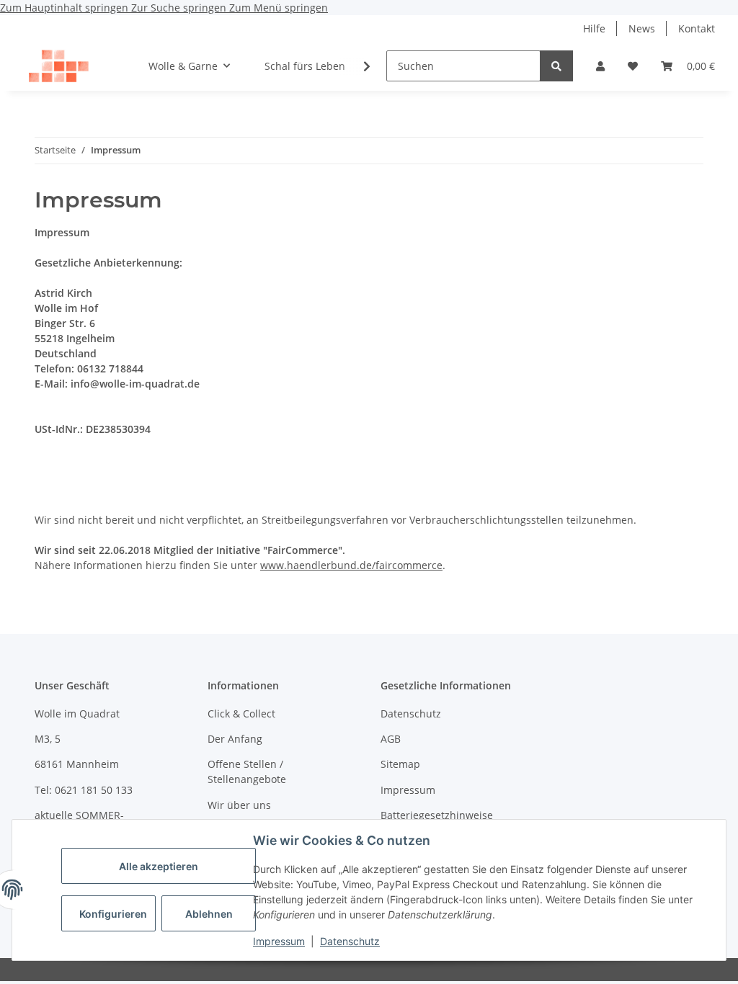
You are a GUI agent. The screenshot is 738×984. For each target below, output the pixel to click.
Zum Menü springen (278, 7)
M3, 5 (48, 739)
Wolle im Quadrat (77, 713)
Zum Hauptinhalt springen (65, 7)
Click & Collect (241, 713)
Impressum (279, 941)
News (641, 28)
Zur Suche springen (180, 7)
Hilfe (594, 28)
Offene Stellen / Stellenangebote (247, 771)
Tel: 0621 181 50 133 (84, 790)
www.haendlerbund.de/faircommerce (351, 565)
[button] (600, 66)
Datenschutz (350, 941)
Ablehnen (209, 914)
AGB (391, 739)
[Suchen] (556, 65)
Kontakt (696, 28)
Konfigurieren (113, 914)
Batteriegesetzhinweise (437, 815)
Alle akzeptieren (158, 866)
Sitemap (400, 764)
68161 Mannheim (77, 764)
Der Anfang (235, 739)
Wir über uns (239, 805)
